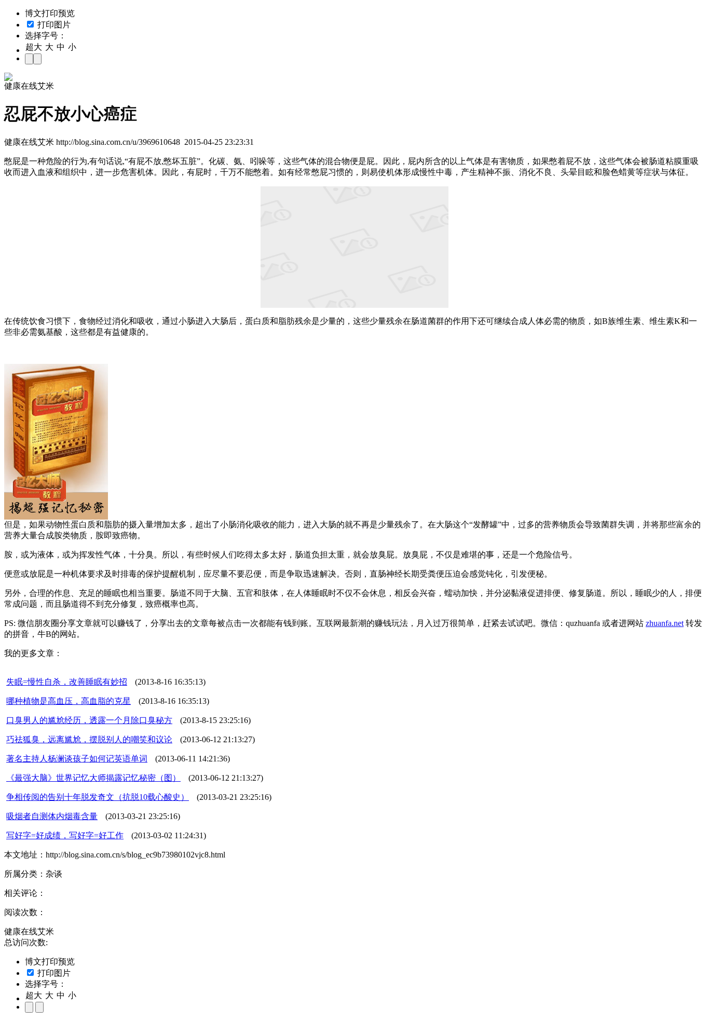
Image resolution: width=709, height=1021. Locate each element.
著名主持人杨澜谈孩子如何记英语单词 (76, 758)
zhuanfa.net (665, 623)
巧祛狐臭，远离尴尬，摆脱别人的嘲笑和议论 (89, 739)
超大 (33, 47)
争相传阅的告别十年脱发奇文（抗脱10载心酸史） (97, 797)
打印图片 (53, 24)
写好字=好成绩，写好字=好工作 (65, 835)
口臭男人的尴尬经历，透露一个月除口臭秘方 (89, 720)
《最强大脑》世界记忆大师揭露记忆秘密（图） (93, 777)
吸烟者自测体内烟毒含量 (52, 816)
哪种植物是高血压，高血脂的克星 (68, 701)
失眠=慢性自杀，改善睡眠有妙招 (66, 681)
